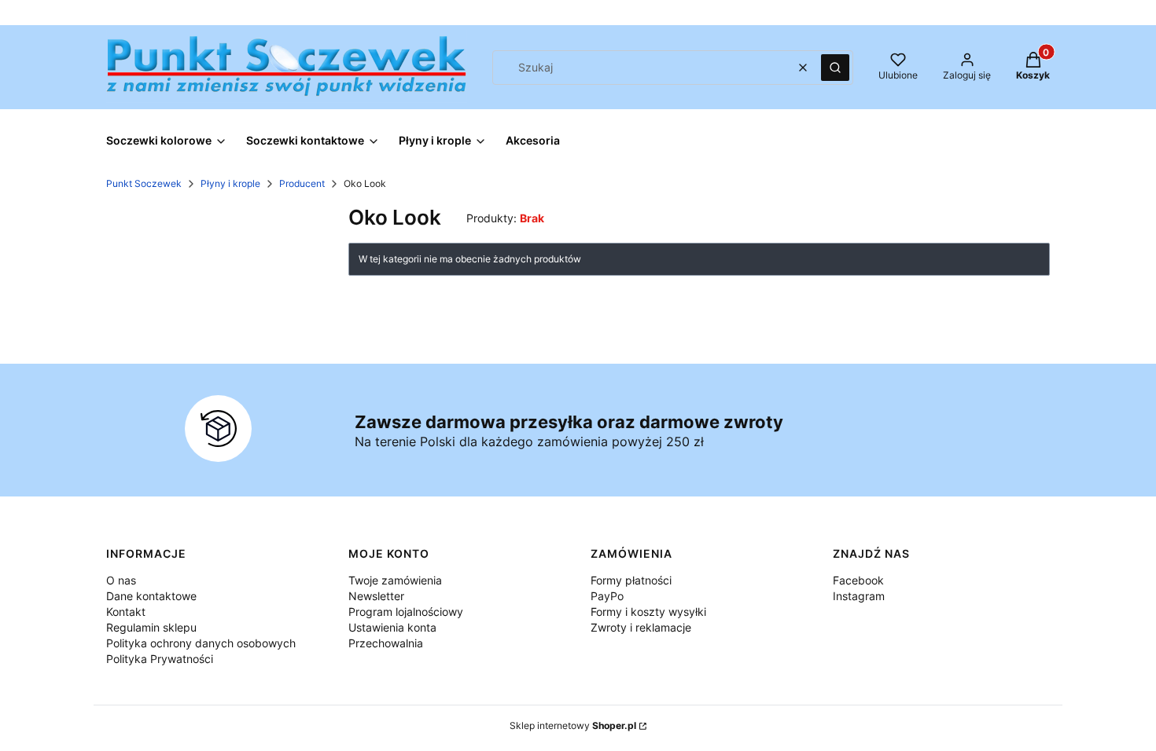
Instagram (859, 596)
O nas (121, 580)
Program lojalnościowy (405, 611)
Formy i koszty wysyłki (648, 611)
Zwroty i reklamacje (641, 627)
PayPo (607, 596)
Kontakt (125, 611)
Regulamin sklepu (151, 627)
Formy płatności (631, 580)
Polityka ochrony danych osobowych (201, 643)
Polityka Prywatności (159, 658)
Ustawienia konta (392, 627)
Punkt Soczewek (144, 183)
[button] (835, 67)
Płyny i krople (230, 183)
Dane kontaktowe (151, 596)
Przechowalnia (385, 643)
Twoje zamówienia (395, 580)
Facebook (858, 580)
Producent (302, 183)
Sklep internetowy (573, 725)
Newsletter (376, 596)
